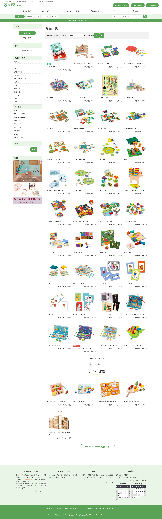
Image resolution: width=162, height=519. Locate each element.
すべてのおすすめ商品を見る (97, 447)
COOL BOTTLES (20, 137)
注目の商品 (27, 11)
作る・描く (18, 88)
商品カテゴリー (20, 58)
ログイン (138, 11)
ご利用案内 (27, 479)
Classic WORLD (19, 114)
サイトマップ (100, 508)
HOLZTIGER (18, 124)
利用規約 (90, 508)
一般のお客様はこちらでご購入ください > (81, 20)
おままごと (18, 72)
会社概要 (49, 508)
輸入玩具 (29, 16)
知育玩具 (54, 16)
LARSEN (17, 131)
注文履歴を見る (152, 5)
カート (118, 11)
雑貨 (15, 98)
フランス (45, 16)
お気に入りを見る (137, 5)
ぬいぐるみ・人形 (20, 78)
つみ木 (16, 75)
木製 (37, 16)
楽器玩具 (17, 82)
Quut (16, 134)
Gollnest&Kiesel (19, 117)
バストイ (17, 102)
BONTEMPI (18, 127)
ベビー (16, 65)
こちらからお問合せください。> (126, 475)
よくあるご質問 (73, 11)
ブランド (17, 107)
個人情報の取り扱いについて (74, 508)
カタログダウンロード (121, 5)
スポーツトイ (18, 92)
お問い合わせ (97, 11)
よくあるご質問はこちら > (137, 480)
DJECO (16, 110)
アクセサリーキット (21, 85)
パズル (16, 68)
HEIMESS (17, 121)
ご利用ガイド (49, 11)
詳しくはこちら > (41, 491)
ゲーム (16, 95)
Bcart (112, 515)
